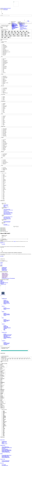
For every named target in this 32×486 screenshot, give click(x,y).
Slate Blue (4, 417)
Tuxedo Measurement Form (4, 282)
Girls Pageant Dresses (6, 50)
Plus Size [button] (3, 306)
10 (24, 31)
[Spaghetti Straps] (2, 406)
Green (4, 413)
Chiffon (4, 116)
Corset (4, 78)
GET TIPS (1, 256)
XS (22, 35)
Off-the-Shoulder (5, 143)
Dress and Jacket (5, 60)
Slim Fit (4, 156)
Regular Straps (5, 168)
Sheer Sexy (4, 67)
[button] (13, 21)
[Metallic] (1, 380)
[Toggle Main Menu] (0, 15)
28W (7, 35)
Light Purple (4, 185)
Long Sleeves (4, 161)
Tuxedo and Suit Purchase (7, 221)
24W (26, 34)
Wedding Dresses (6, 204)
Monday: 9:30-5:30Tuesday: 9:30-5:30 (4, 273)
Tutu (3, 71)
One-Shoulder (5, 144)
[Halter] (2, 394)
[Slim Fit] (2, 399)
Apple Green (4, 176)
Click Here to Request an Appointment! (5, 8)
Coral (3, 192)
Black (3, 196)
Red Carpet (4, 54)
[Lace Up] (2, 377)
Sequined (4, 122)
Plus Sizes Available (5, 82)
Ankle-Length (5, 128)
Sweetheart (4, 149)
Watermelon (4, 189)
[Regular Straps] (2, 405)
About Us (1, 280)
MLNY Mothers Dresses (7, 217)
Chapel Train (4, 130)
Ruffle (3, 110)
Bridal (3, 44)
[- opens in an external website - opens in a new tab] (16, 6)
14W (6, 34)
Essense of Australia (6, 211)
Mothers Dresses (6, 205)
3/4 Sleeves (4, 160)
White (4, 435)
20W (18, 34)
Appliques (4, 103)
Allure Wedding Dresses (7, 209)
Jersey (3, 118)
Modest (4, 64)
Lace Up (4, 89)
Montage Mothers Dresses (7, 218)
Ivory (3, 193)
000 (3, 31)
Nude (3, 194)
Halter (3, 140)
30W (11, 35)
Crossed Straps (5, 88)
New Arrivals (5, 224)
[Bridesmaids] (3, 365)
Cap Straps (4, 167)
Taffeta (4, 124)
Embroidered (4, 106)
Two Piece (4, 72)
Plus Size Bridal (4, 268)
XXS (19, 35)
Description (3, 244)
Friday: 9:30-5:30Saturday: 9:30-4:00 (5, 276)
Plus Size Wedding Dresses (6, 457)
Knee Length (4, 132)
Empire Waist (4, 154)
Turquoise (4, 179)
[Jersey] (1, 388)
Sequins (4, 112)
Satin (3, 121)
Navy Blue (4, 182)
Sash (3, 111)
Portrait (4, 145)
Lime (3, 177)
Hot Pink (4, 187)
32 (3, 34)
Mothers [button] (3, 311)
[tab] (17, 205)
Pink (3, 186)
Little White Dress (5, 62)
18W (14, 34)
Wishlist (1, 281)
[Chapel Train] (2, 391)
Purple (4, 183)
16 (6, 32)
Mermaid (4, 155)
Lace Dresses (4, 61)
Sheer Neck (4, 147)
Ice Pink (4, 422)
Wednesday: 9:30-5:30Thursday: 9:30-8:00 (5, 275)
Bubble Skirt (4, 76)
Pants (3, 65)
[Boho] (2, 369)
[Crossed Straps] (2, 376)
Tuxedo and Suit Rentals (5, 461)
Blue (3, 418)
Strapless (4, 148)
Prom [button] (3, 317)
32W (15, 35)
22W (22, 34)
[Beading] (2, 383)
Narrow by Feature (4, 41)
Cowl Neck (4, 139)
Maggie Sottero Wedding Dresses (6, 450)
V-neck (4, 150)
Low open (4, 90)
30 (29, 32)
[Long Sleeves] (2, 402)
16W (10, 34)
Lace (3, 119)
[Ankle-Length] (2, 390)
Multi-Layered (5, 80)
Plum (3, 426)
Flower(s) (4, 108)
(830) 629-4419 (5, 9)
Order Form (2, 283)
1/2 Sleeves (4, 159)
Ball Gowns (4, 58)
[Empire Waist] (2, 398)
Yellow (4, 174)
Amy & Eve (5, 210)
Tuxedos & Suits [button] (4, 332)
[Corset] (3, 374)
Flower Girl (4, 49)
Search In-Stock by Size (5, 29)
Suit (3, 70)
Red (3, 427)
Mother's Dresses (4, 270)
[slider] (28, 350)
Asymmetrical (4, 129)
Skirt (3, 69)
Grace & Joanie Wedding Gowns (8, 212)
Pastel (3, 99)
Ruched (4, 83)
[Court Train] (2, 392)
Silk (3, 123)
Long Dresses (4, 63)
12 (27, 31)
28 (25, 32)
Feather (4, 107)
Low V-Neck (4, 142)
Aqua (3, 178)
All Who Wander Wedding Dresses (7, 447)
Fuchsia (4, 188)
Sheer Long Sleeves (5, 162)
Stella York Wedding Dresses (7, 214)
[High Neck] (2, 395)
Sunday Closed (4, 277)
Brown (4, 195)
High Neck (4, 141)
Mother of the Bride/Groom (6, 51)
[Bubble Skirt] (3, 372)
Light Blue (4, 180)
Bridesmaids (4, 45)
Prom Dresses (4, 52)
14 (3, 32)
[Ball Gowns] (2, 368)
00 (6, 31)
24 (19, 32)
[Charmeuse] (1, 386)
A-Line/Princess (5, 153)
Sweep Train (4, 134)
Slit (3, 84)
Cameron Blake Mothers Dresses (8, 216)
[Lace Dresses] (2, 370)
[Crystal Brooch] (2, 385)
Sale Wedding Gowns (5, 465)
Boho (3, 59)
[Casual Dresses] (3, 366)
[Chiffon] (1, 387)
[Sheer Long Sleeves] (2, 403)
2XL (9, 37)
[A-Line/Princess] (2, 397)
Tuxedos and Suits (4, 269)
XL (5, 359)
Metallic (4, 97)
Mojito (4, 175)
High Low (4, 79)
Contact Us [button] (3, 340)
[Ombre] (1, 381)
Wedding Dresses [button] (4, 298)
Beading (4, 104)
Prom (4, 206)
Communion (4, 47)
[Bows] (2, 384)
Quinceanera (4, 53)
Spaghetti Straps (5, 169)
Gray (3, 197)
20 (12, 32)
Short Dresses (4, 68)
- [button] (2, 208)
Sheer (3, 91)
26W (3, 35)
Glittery (4, 96)
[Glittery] (1, 379)
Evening (4, 48)
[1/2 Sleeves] (2, 401)
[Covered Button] (2, 375)
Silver (3, 198)
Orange (4, 191)
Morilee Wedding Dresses (7, 213)
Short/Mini (4, 133)
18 (9, 32)
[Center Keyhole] (3, 373)
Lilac (3, 184)
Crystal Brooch (5, 105)
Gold (3, 431)
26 (22, 32)
